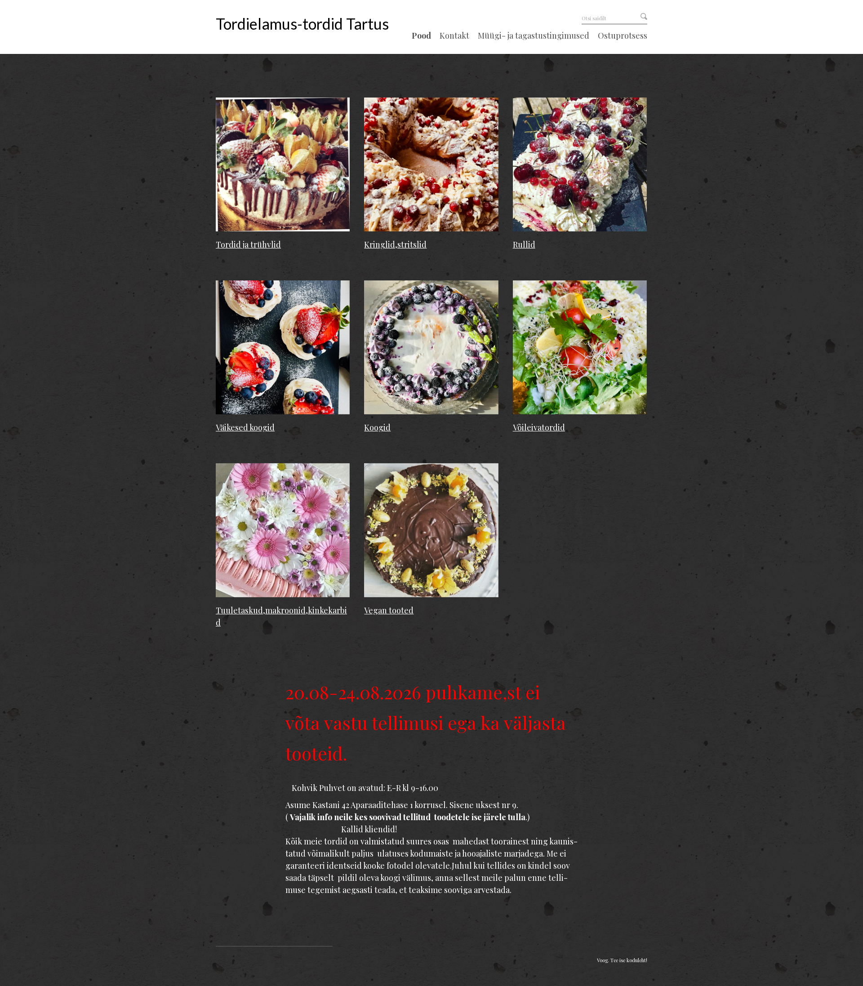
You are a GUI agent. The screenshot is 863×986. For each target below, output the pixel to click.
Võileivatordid (539, 427)
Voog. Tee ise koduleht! (622, 960)
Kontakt (454, 36)
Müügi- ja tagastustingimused (533, 36)
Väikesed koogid (245, 427)
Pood (421, 36)
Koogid (377, 427)
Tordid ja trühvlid (248, 244)
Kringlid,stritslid (395, 244)
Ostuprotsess (622, 36)
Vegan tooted (389, 610)
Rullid (524, 244)
